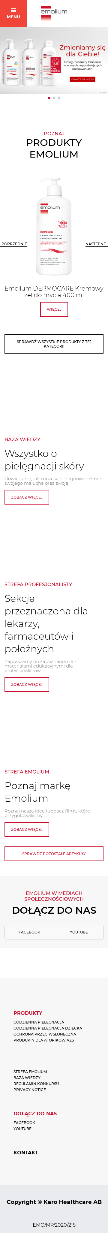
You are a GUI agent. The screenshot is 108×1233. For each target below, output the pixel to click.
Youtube (79, 932)
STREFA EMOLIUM (30, 1071)
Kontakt (26, 1153)
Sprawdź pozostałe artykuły (54, 854)
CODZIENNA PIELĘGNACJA (39, 1022)
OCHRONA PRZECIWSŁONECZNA (45, 1034)
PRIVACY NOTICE (30, 1089)
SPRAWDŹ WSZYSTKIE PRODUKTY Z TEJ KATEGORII (54, 343)
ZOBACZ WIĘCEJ (27, 684)
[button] (49, 98)
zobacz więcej (27, 497)
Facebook (29, 932)
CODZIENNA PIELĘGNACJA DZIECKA (48, 1028)
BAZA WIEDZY (27, 1077)
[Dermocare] (54, 60)
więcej (54, 309)
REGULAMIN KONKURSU (36, 1083)
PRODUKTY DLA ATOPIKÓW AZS (44, 1040)
